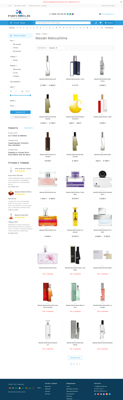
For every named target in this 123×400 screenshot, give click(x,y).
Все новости (28, 128)
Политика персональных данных (17, 392)
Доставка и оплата (20, 5)
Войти (104, 5)
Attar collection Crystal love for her (27, 168)
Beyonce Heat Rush (21, 215)
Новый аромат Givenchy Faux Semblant (18, 144)
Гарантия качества (34, 5)
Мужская (48, 386)
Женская (47, 389)
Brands (45, 34)
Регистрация (111, 5)
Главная (38, 34)
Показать (19, 112)
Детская (47, 394)
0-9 (102, 27)
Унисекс (47, 391)
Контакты (69, 396)
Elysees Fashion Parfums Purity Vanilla (28, 192)
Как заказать (70, 394)
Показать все (75, 358)
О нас (10, 5)
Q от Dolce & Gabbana (17, 136)
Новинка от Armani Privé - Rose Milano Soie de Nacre (19, 154)
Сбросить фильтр (20, 117)
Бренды (44, 5)
